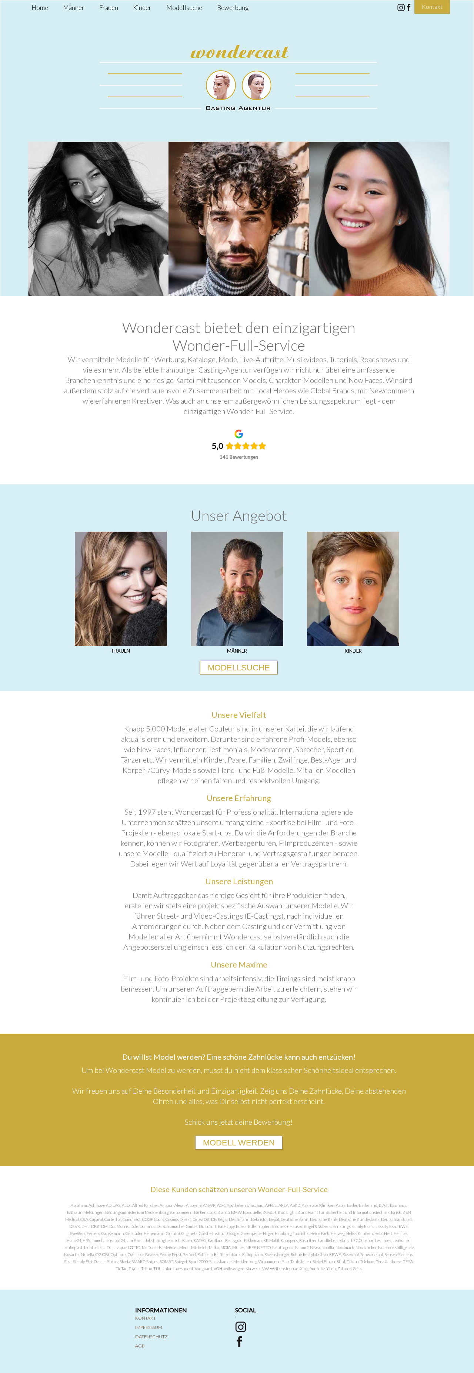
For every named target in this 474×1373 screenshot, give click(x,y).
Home (39, 7)
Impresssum (148, 1327)
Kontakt (145, 1318)
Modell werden (239, 1142)
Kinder (142, 7)
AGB (140, 1346)
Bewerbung (232, 7)
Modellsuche (184, 7)
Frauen (108, 7)
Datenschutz (151, 1336)
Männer (73, 7)
